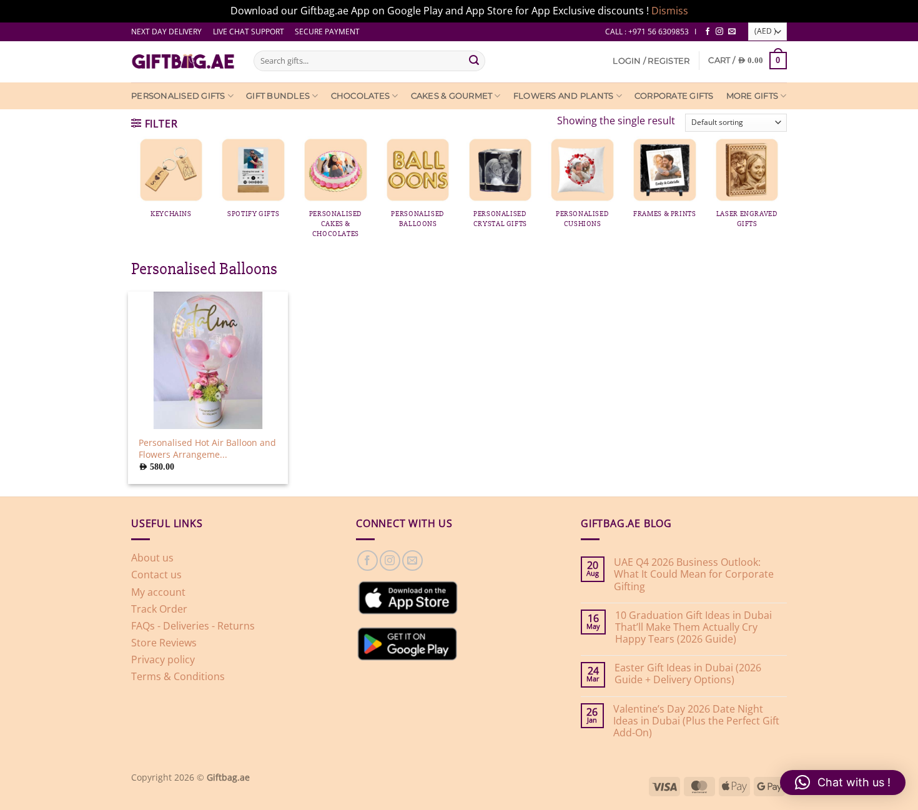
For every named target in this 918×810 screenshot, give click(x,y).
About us (152, 558)
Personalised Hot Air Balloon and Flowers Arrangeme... (207, 448)
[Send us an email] (732, 31)
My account (158, 592)
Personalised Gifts (178, 96)
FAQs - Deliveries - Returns (193, 626)
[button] (651, 61)
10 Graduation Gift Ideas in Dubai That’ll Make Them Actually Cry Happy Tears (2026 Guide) (693, 628)
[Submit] (474, 60)
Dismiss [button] (669, 10)
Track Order (159, 609)
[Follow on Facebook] (707, 31)
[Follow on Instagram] (719, 31)
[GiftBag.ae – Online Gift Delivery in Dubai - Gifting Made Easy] (183, 61)
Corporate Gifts (674, 96)
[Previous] (123, 174)
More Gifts (752, 96)
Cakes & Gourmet (452, 96)
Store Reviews (164, 642)
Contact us (156, 574)
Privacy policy (163, 659)
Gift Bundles (278, 96)
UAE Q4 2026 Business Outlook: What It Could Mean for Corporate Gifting (694, 574)
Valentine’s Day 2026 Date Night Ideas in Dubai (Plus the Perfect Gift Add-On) (696, 721)
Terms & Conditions (178, 676)
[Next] (795, 174)
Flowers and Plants (563, 96)
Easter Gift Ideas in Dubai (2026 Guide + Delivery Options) (687, 674)
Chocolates (360, 96)
